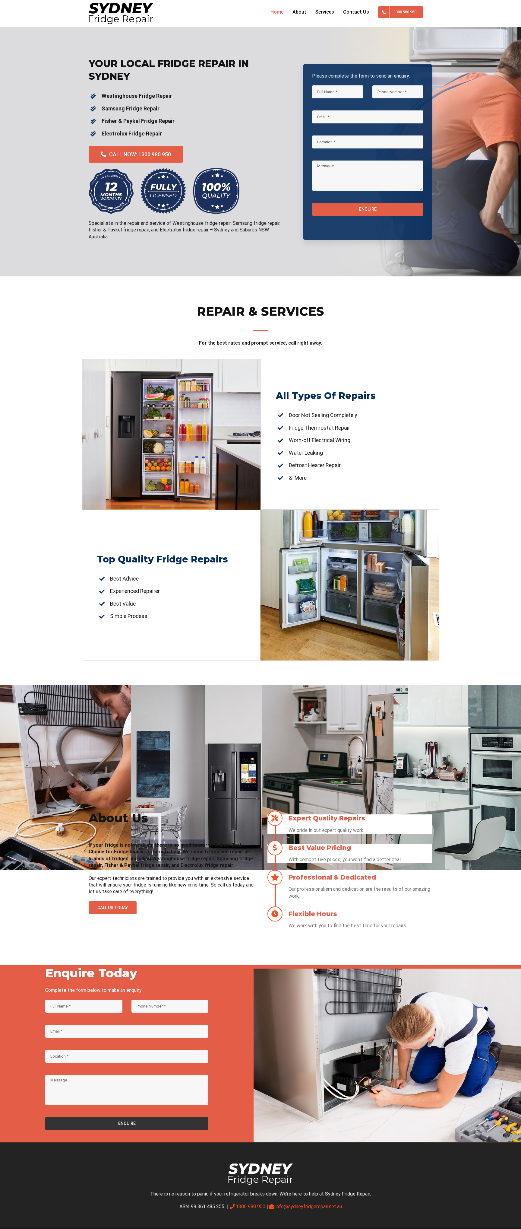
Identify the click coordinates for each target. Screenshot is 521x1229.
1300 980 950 (251, 1206)
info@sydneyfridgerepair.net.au (308, 1206)
